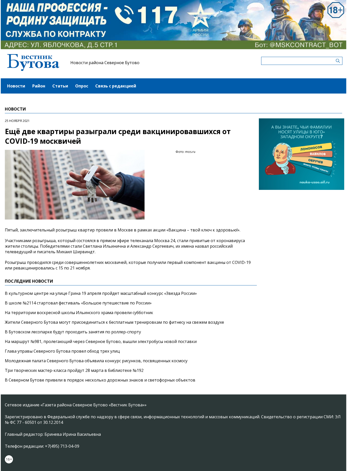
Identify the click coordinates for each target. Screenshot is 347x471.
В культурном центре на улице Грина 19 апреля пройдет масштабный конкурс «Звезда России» (101, 293)
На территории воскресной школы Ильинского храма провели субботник (79, 312)
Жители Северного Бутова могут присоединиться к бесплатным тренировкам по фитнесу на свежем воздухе (114, 322)
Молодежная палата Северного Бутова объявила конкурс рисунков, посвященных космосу (96, 361)
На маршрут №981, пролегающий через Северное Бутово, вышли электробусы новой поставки (101, 341)
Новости (16, 86)
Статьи (60, 86)
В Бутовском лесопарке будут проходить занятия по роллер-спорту (73, 332)
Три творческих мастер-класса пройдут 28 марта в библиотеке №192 (74, 370)
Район (38, 86)
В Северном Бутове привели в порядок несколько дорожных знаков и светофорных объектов (100, 380)
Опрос (81, 86)
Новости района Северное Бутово (104, 63)
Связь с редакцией (115, 86)
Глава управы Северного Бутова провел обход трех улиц (62, 351)
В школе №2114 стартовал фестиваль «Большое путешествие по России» (78, 303)
